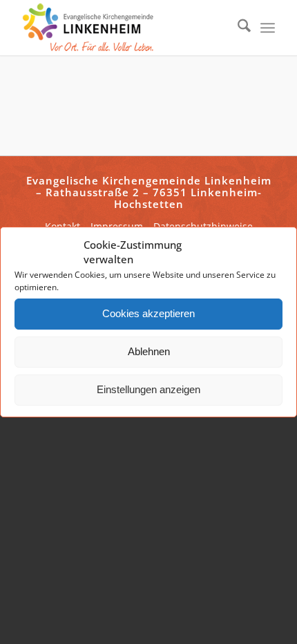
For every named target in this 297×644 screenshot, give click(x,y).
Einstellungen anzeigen (148, 389)
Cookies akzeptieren (148, 313)
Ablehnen (149, 351)
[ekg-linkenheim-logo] (123, 27)
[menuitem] (237, 27)
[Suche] (237, 27)
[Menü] (267, 27)
